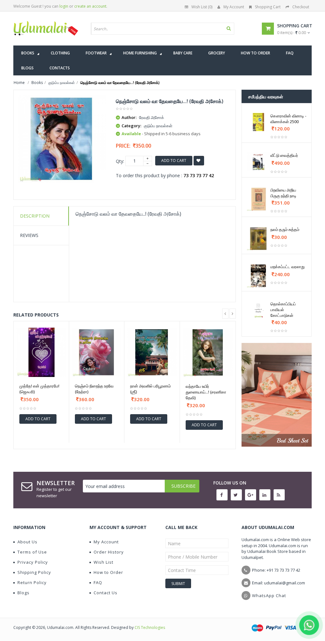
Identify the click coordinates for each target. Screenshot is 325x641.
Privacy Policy (32, 562)
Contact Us (105, 593)
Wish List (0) (201, 7)
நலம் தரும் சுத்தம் (284, 229)
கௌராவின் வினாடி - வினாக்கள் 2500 (288, 118)
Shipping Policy (34, 572)
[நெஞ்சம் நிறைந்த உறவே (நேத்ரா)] (97, 352)
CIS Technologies (150, 627)
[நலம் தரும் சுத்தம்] (259, 238)
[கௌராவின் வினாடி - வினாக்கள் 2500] (259, 122)
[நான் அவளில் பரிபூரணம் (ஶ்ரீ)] (152, 352)
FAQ (98, 582)
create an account (90, 6)
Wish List (103, 562)
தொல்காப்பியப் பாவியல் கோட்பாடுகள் (283, 309)
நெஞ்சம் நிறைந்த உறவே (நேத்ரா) (94, 388)
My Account (233, 7)
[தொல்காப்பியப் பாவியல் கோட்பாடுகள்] (259, 310)
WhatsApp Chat (269, 595)
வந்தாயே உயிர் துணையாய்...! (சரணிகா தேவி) (206, 392)
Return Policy (32, 582)
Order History (109, 552)
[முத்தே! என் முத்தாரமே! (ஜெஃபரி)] (41, 352)
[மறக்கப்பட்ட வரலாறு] (259, 276)
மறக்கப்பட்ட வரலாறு (287, 266)
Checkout (300, 7)
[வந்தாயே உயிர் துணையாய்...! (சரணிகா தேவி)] (208, 353)
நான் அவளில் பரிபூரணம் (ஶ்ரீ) (150, 388)
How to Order (108, 572)
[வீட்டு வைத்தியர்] (259, 161)
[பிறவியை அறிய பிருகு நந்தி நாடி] (259, 199)
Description (35, 216)
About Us (27, 542)
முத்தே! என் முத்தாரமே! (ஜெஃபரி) (39, 388)
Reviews (29, 235)
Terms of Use (32, 552)
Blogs (23, 593)
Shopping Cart (268, 7)
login (63, 6)
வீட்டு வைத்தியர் (284, 155)
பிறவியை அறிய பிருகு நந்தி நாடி (283, 193)
